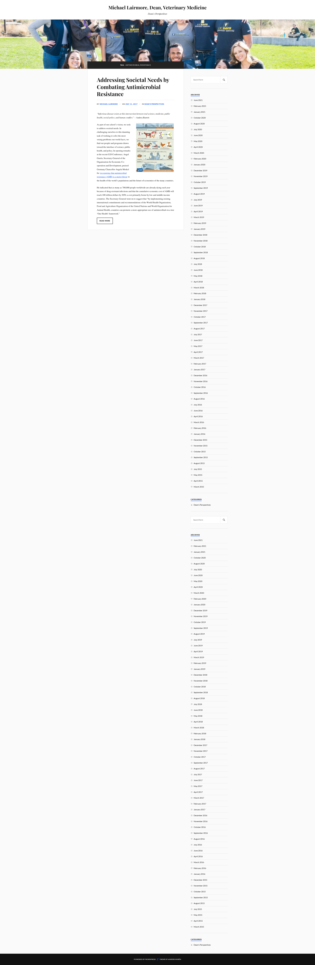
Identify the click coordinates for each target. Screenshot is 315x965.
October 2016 (200, 387)
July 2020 (198, 129)
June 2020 (198, 135)
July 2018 (198, 264)
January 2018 (199, 299)
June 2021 (198, 100)
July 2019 (198, 200)
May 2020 (198, 141)
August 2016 (199, 399)
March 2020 (199, 153)
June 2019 (198, 205)
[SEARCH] (224, 79)
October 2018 (200, 246)
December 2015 (200, 440)
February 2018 (200, 293)
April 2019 (198, 211)
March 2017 (199, 358)
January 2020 (199, 164)
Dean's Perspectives (154, 104)
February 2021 (200, 106)
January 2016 (199, 434)
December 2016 (200, 375)
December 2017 (200, 305)
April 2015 (198, 481)
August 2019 (199, 194)
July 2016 (198, 404)
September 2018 (201, 252)
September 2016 (201, 393)
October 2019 (200, 182)
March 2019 (199, 217)
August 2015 (199, 463)
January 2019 (199, 229)
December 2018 (200, 235)
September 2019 (201, 188)
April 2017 (198, 352)
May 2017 (198, 346)
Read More (105, 221)
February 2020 (200, 158)
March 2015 (199, 487)
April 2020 (198, 147)
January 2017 (199, 369)
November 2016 (200, 381)
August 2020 (199, 123)
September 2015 (201, 457)
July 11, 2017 (131, 104)
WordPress (150, 959)
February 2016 (200, 428)
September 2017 (201, 322)
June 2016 (198, 410)
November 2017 (200, 311)
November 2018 (200, 240)
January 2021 (199, 112)
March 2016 (199, 422)
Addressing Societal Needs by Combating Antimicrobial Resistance (133, 86)
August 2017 (199, 328)
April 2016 (198, 416)
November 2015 (200, 445)
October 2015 (200, 451)
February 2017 (200, 364)
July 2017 (198, 334)
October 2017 (200, 317)
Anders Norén (174, 959)
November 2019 (200, 176)
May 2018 (198, 276)
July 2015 (198, 469)
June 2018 (198, 270)
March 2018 (199, 287)
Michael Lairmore (109, 104)
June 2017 (198, 340)
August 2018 (199, 258)
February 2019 (200, 223)
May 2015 (198, 475)
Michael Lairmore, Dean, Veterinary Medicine (157, 7)
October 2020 (200, 117)
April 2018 (198, 281)
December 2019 (200, 170)
